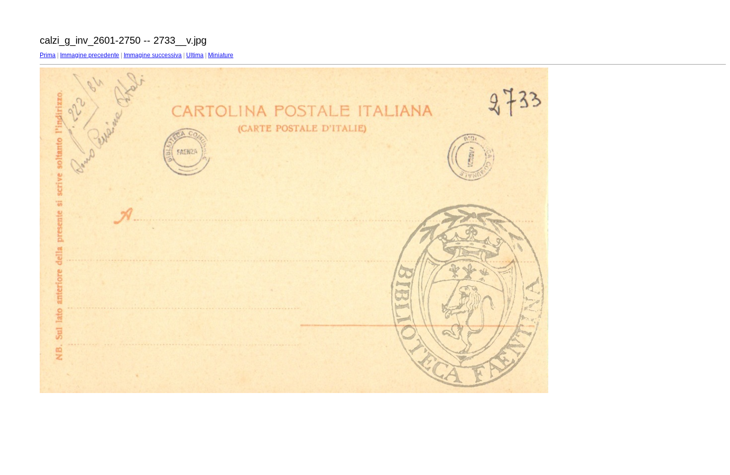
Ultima (195, 55)
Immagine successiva (153, 55)
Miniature (220, 55)
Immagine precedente (89, 55)
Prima (48, 55)
